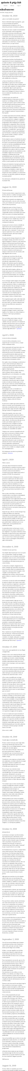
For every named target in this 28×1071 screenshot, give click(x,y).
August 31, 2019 (9, 1065)
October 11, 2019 (9, 829)
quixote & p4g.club (11, 2)
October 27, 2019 (9, 647)
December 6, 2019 (10, 546)
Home (5, 5)
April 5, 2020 (8, 335)
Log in (19, 5)
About (12, 5)
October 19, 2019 (9, 737)
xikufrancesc (7, 9)
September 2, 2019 (10, 939)
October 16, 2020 (9, 16)
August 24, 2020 (9, 187)
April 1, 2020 (8, 459)
